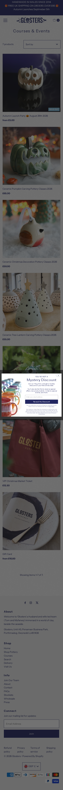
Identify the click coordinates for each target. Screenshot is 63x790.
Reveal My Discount (41, 401)
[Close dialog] (58, 375)
